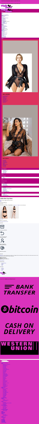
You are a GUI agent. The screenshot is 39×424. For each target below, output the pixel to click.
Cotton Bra (4, 367)
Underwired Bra (5, 386)
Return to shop (5, 22)
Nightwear (4, 397)
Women (4, 418)
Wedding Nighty (5, 190)
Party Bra (4, 382)
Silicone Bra (4, 384)
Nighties (4, 396)
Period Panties (5, 194)
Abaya (2, 174)
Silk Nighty (4, 389)
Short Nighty (3, 421)
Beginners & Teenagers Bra (6, 364)
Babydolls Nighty (5, 388)
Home (1, 200)
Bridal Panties (5, 189)
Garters (3, 413)
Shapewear (4, 404)
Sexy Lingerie (3, 387)
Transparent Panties (5, 195)
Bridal (2, 186)
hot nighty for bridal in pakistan (7, 188)
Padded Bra (4, 371)
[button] (2, 13)
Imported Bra (5, 378)
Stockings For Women (5, 409)
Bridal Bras (4, 402)
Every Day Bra (5, 376)
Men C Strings (5, 171)
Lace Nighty (4, 393)
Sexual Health (4, 417)
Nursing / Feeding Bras (6, 369)
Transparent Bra (5, 374)
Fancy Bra (4, 377)
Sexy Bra (4, 383)
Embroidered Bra (5, 375)
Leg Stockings (5, 184)
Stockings (3, 182)
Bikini (2, 179)
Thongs (4, 399)
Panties (3, 192)
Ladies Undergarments (6, 191)
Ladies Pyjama (5, 394)
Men (3, 177)
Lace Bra (4, 379)
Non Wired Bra (5, 381)
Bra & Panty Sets (5, 365)
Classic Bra (4, 366)
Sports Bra (4, 372)
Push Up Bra (4, 370)
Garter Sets (4, 414)
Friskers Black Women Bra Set (4, 221)
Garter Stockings (5, 185)
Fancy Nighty (5, 391)
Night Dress (3, 412)
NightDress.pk (1, 255)
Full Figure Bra (5, 368)
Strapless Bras (5, 373)
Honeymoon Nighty (5, 392)
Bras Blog (3, 419)
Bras (2, 11)
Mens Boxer (4, 172)
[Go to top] (0, 359)
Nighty (2, 38)
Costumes (4, 406)
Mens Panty (4, 408)
